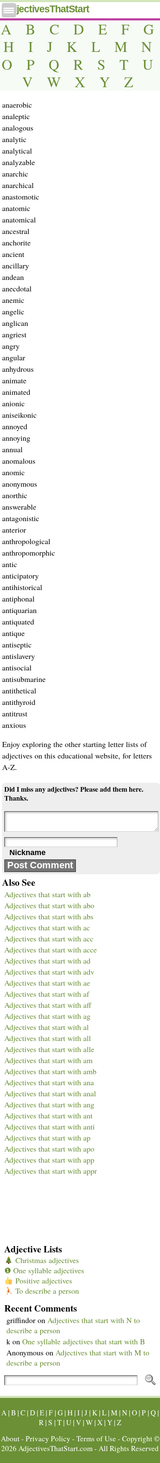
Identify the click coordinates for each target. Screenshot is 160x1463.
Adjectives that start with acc (48, 938)
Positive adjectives (42, 1280)
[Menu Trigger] (9, 10)
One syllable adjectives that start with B (83, 1341)
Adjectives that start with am (48, 1060)
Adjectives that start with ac (47, 927)
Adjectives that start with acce (50, 949)
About (10, 1438)
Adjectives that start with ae (47, 983)
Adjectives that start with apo (49, 1149)
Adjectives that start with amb (50, 1071)
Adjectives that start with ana (49, 1082)
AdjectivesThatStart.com (55, 1448)
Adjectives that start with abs (48, 916)
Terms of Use (96, 1438)
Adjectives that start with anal (50, 1093)
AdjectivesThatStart (46, 8)
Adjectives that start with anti (49, 1126)
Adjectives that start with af (46, 994)
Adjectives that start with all (47, 1038)
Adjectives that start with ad (47, 960)
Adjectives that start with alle (49, 1049)
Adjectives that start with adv (49, 972)
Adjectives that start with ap (47, 1137)
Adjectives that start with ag (47, 1016)
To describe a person (46, 1291)
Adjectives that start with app (49, 1160)
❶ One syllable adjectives (44, 1270)
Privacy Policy (48, 1438)
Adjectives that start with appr (50, 1171)
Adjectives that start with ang (49, 1104)
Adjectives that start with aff (47, 1005)
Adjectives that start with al (46, 1027)
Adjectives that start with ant (48, 1115)
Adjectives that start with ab (47, 894)
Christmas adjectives (46, 1260)
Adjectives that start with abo (49, 905)
